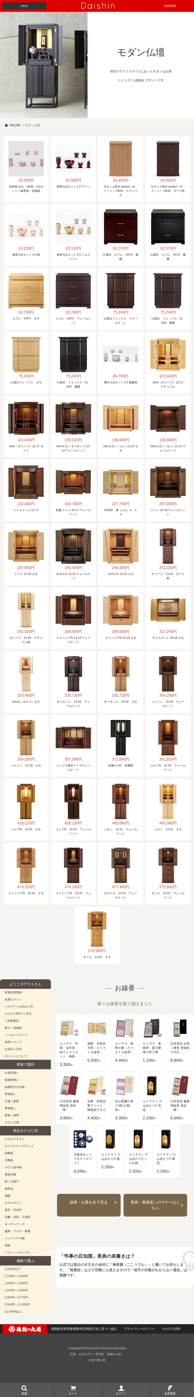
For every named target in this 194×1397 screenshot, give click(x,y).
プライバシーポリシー (139, 1329)
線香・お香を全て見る (89, 1202)
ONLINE (15, 125)
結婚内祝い (12, 1080)
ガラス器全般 (13, 1167)
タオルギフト (13, 1202)
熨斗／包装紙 (13, 1027)
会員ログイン (13, 999)
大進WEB (170, 6)
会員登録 (170, 1393)
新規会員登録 (13, 992)
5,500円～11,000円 (17, 1304)
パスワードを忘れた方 (19, 1006)
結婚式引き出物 (15, 1087)
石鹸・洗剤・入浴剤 (17, 1217)
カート (73, 1393)
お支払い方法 (13, 1049)
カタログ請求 (171, 1329)
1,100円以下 (13, 1269)
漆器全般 (10, 1174)
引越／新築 (12, 1101)
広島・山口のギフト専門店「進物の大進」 (97, 1354)
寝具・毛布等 (13, 1210)
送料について (13, 1042)
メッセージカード (16, 1035)
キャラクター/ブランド (19, 1146)
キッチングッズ (15, 1224)
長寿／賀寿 (12, 1115)
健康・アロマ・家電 (17, 1231)
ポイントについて (16, 1056)
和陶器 (9, 1153)
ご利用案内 (12, 1020)
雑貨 (7, 1245)
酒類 (7, 1195)
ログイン (121, 1393)
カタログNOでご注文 (18, 1013)
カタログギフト (15, 1139)
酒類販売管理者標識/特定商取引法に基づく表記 (84, 1329)
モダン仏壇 (12, 1122)
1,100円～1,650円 (16, 1276)
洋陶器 (9, 1160)
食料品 (9, 1188)
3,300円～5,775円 (16, 1297)
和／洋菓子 (12, 1181)
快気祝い (10, 1094)
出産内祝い (12, 1072)
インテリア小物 (15, 1238)
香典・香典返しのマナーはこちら (155, 1205)
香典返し (10, 1108)
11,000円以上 (13, 1311)
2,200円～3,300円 (16, 1290)
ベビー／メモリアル (17, 1252)
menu (24, 6)
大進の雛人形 (97, 1360)
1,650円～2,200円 (16, 1283)
